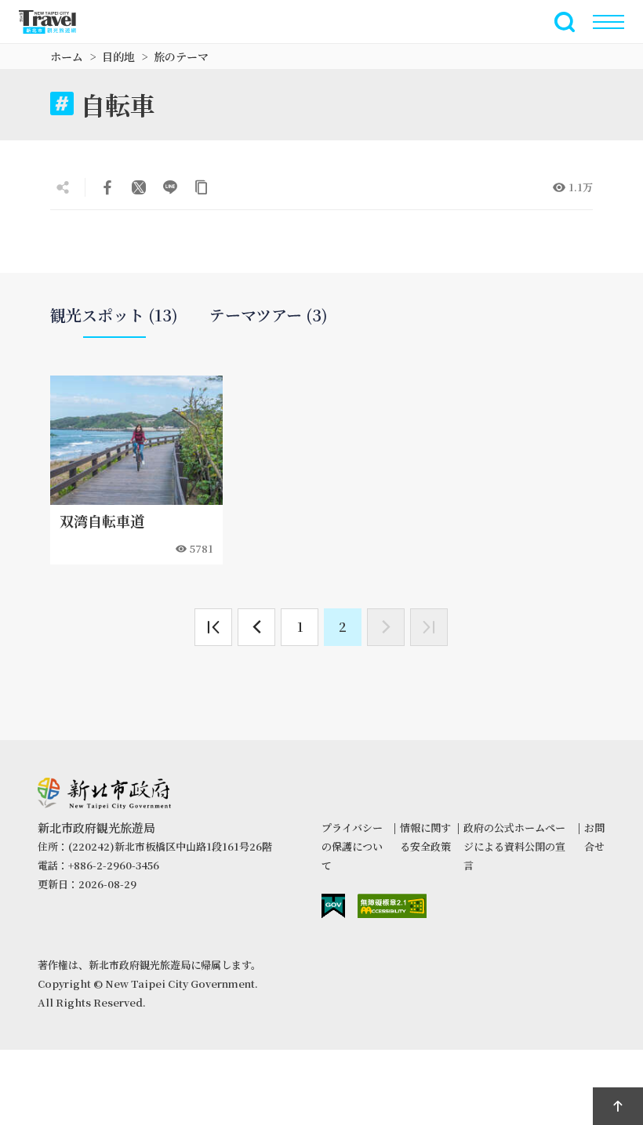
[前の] (256, 627)
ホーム (66, 56)
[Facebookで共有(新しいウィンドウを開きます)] (107, 187)
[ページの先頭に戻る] (618, 1106)
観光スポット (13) (114, 315)
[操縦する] (608, 22)
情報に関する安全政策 (425, 837)
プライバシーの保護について (352, 846)
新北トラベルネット (56, 22)
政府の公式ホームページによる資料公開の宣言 (514, 846)
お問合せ (594, 837)
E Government (333, 906)
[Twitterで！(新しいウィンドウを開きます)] (138, 187)
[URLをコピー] (201, 187)
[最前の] (213, 627)
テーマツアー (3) (268, 315)
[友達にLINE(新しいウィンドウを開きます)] (170, 187)
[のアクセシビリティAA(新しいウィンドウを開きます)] (392, 906)
